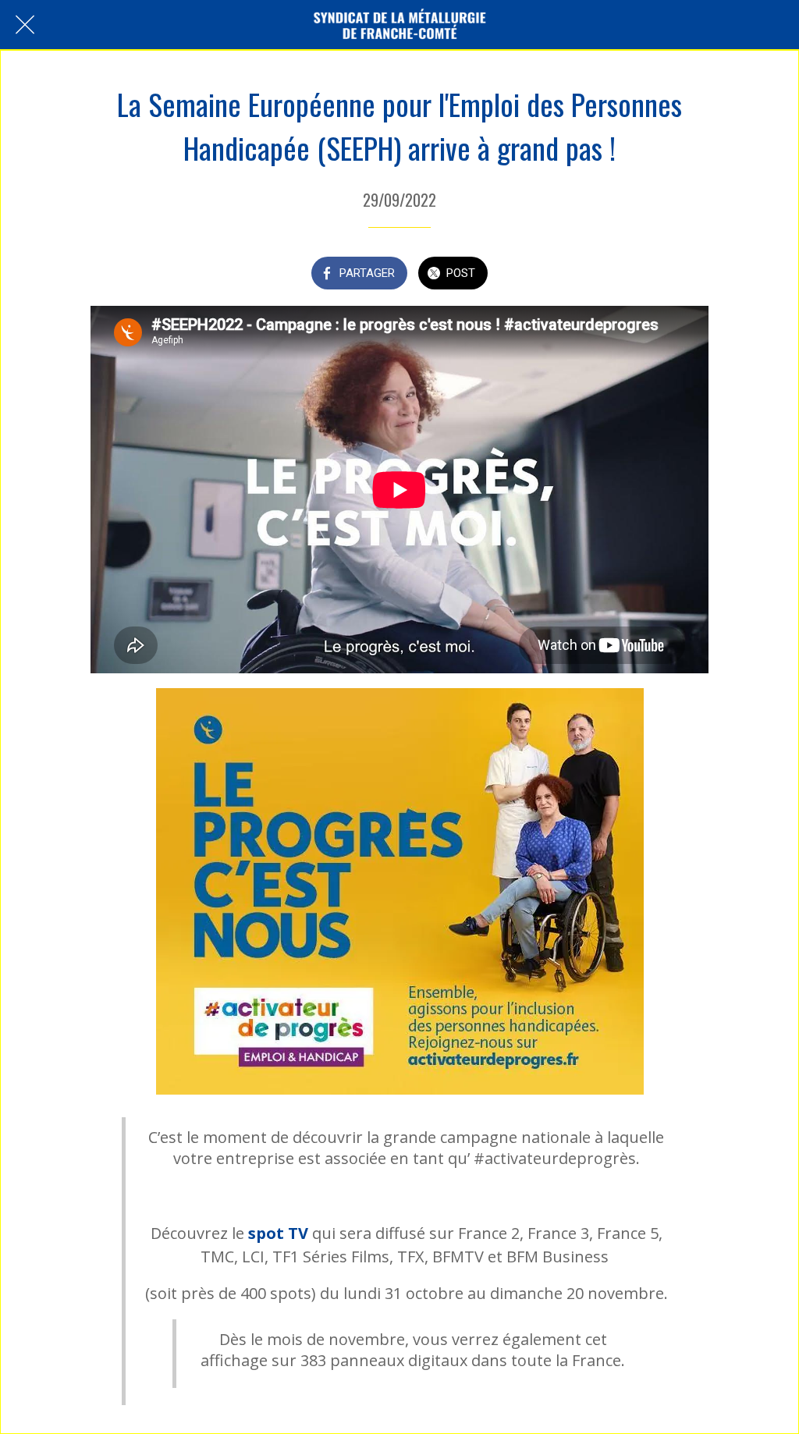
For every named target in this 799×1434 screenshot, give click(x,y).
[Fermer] (25, 25)
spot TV (278, 1233)
